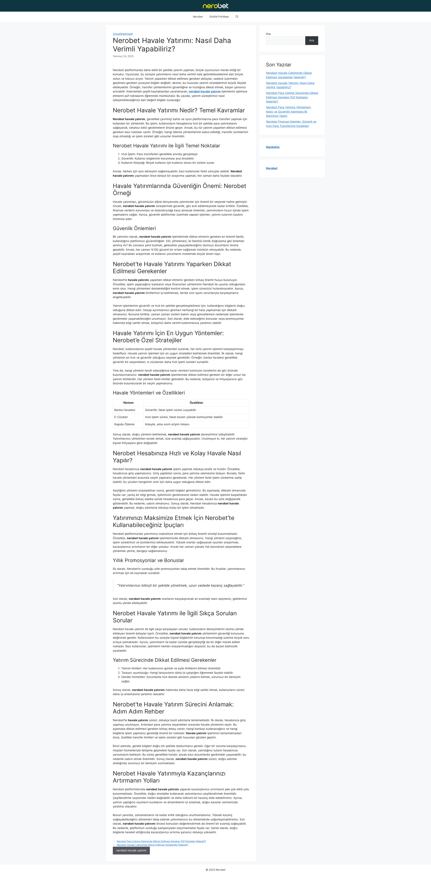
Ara (268, 34)
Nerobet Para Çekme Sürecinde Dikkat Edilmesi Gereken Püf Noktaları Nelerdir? (161, 841)
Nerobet (198, 16)
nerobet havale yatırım (131, 850)
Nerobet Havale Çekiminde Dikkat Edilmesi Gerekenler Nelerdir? (152, 844)
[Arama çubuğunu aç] (237, 17)
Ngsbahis (273, 147)
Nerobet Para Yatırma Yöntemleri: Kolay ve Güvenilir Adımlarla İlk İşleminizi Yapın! (288, 112)
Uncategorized (123, 34)
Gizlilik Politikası (219, 16)
